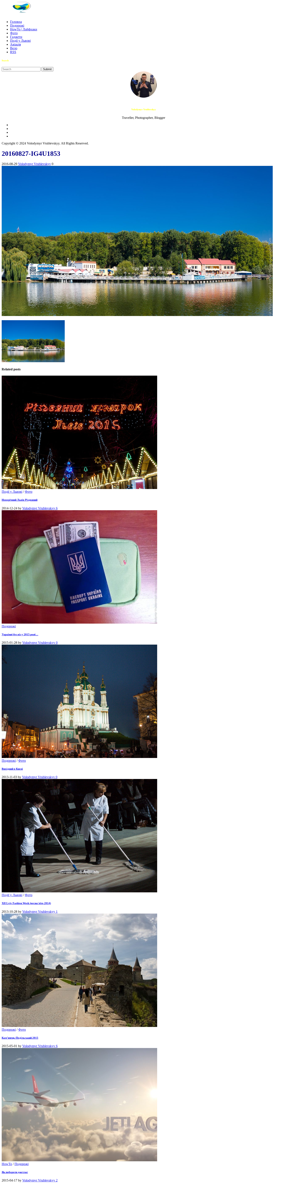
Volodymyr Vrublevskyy (34, 164)
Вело (13, 48)
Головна (16, 22)
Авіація (15, 44)
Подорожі (17, 25)
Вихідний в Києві (12, 768)
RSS (13, 52)
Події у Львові (20, 40)
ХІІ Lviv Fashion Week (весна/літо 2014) (26, 903)
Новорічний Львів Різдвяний (19, 499)
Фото (14, 33)
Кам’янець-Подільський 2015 (20, 1037)
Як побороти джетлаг (15, 1172)
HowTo (7, 1164)
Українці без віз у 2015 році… (20, 634)
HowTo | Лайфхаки (23, 29)
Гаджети (16, 37)
